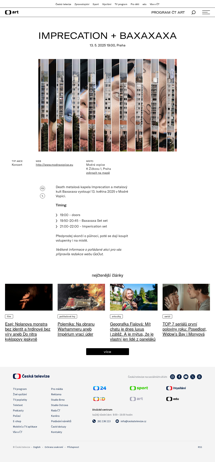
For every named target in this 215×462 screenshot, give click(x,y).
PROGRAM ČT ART (168, 12)
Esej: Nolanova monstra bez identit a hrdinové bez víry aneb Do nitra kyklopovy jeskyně (27, 331)
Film (9, 316)
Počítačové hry (67, 316)
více (107, 352)
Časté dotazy (58, 426)
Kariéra (55, 415)
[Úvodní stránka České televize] (31, 378)
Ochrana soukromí (54, 447)
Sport (96, 4)
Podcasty (18, 410)
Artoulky (116, 316)
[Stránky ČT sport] (139, 389)
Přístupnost (73, 447)
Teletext (18, 405)
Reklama (56, 394)
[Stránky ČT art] (136, 400)
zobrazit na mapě (98, 173)
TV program (121, 4)
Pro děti (135, 4)
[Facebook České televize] (179, 378)
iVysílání (106, 4)
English (36, 447)
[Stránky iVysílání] (183, 388)
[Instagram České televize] (172, 378)
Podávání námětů (61, 421)
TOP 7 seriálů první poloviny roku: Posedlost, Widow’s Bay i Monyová (185, 329)
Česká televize (63, 4)
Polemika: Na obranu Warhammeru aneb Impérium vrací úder (76, 329)
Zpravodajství (82, 4)
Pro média (57, 389)
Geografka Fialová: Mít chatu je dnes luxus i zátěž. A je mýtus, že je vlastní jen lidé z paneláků (133, 331)
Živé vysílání (20, 394)
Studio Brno (58, 399)
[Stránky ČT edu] (183, 399)
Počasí (16, 415)
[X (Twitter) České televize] (192, 378)
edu (144, 4)
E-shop (17, 421)
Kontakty (56, 432)
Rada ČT (55, 410)
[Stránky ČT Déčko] (99, 400)
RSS (200, 447)
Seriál (167, 316)
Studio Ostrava (59, 405)
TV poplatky (20, 399)
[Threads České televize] (199, 378)
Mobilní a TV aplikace (25, 426)
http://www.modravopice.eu (54, 164)
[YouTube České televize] (186, 378)
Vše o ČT (154, 4)
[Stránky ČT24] (99, 389)
